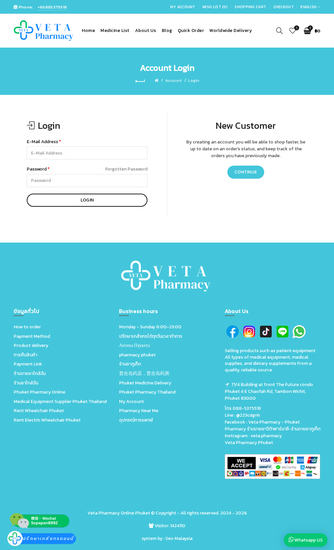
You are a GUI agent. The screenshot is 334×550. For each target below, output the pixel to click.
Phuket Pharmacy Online (39, 392)
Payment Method (32, 336)
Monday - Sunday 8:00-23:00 (150, 326)
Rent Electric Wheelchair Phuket (47, 420)
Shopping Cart (250, 7)
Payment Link (28, 364)
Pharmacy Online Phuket (124, 513)
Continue (246, 172)
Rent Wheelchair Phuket (39, 410)
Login (193, 80)
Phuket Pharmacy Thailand (147, 392)
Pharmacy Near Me (138, 410)
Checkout (283, 7)
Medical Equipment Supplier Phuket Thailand (60, 401)
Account (173, 80)
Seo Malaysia (178, 538)
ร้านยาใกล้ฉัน (26, 382)
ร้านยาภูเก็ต (130, 364)
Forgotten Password (126, 169)
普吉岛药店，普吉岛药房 (144, 373)
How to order (27, 326)
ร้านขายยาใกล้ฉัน (30, 373)
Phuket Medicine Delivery (145, 382)
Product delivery (31, 345)
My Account (182, 7)
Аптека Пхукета (134, 345)
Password (37, 169)
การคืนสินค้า (25, 354)
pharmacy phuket (137, 354)
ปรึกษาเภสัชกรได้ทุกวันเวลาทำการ (150, 336)
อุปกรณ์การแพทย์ (136, 420)
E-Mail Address (42, 142)
